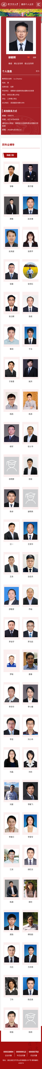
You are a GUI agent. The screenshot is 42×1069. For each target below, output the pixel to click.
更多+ (38, 71)
